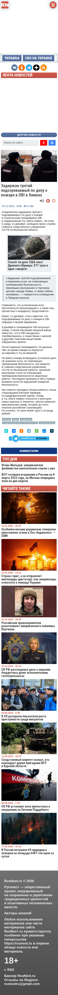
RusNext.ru (13, 881)
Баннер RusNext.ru (19, 976)
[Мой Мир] (44, 431)
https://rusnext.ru (18, 943)
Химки (15, 419)
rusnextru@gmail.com (22, 984)
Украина (12, 58)
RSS (9, 970)
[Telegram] (29, 431)
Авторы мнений (17, 913)
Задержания (26, 419)
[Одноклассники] (21, 431)
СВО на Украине (38, 58)
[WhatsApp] (36, 431)
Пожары (6, 419)
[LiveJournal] (51, 431)
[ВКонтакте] (13, 431)
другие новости (29, 134)
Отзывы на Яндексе (21, 980)
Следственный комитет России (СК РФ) (20, 423)
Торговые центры (47, 423)
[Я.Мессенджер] (6, 431)
